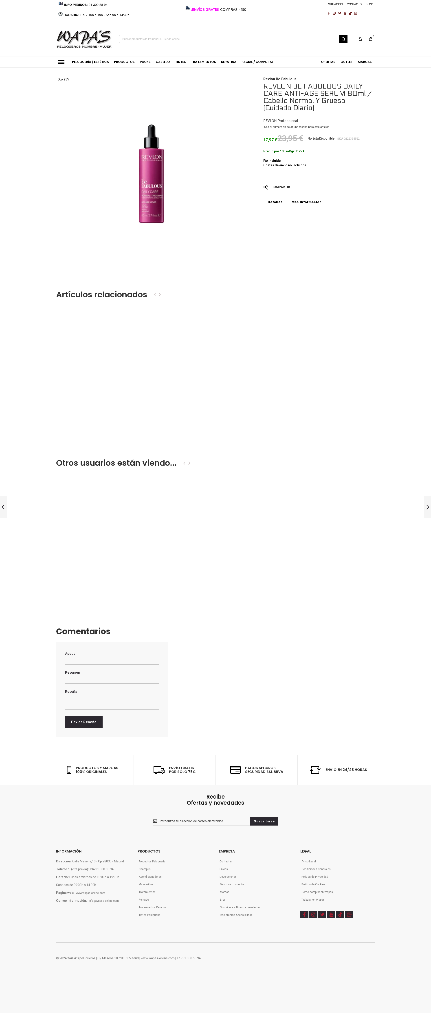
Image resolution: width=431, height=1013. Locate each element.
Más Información (307, 202)
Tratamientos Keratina (153, 907)
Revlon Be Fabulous (280, 79)
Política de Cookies (313, 884)
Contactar (226, 861)
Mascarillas (146, 884)
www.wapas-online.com (90, 893)
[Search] (343, 39)
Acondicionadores (150, 876)
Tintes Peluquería (150, 915)
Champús (145, 869)
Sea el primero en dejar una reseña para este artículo (296, 127)
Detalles (275, 202)
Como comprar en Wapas (317, 892)
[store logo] (84, 39)
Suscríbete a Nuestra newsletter (240, 907)
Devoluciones (228, 876)
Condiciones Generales (316, 869)
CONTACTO (354, 4)
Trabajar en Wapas (313, 899)
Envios (224, 869)
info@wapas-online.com (104, 900)
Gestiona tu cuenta (232, 884)
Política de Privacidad (314, 876)
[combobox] (233, 39)
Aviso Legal (308, 861)
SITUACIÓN (335, 4)
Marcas (224, 892)
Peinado (144, 899)
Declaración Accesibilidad (236, 915)
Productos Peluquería (152, 861)
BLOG (369, 4)
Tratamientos (147, 892)
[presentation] (154, 294)
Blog (223, 899)
